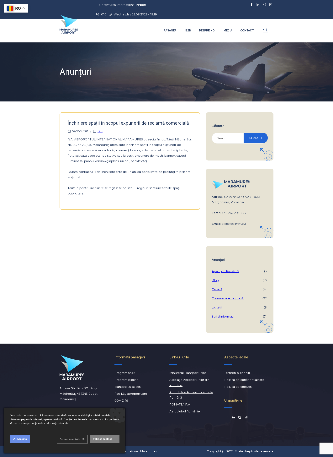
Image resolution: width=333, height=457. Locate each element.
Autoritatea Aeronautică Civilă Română (191, 394)
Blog (101, 131)
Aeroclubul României (184, 411)
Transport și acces (127, 387)
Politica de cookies (237, 387)
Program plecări (126, 380)
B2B (188, 30)
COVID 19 (121, 400)
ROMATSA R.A (179, 404)
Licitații (217, 307)
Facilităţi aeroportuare (130, 393)
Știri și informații (223, 316)
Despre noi (207, 30)
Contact (247, 30)
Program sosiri (124, 373)
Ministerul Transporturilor (187, 373)
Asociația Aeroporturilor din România (189, 382)
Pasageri (170, 30)
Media (228, 30)
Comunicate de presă (228, 298)
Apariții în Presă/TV (225, 271)
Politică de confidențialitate (244, 380)
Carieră (217, 289)
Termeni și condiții (237, 373)
